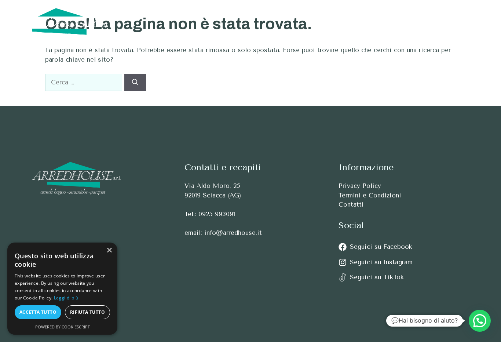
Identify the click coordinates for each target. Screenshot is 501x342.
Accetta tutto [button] (37, 312)
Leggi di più (66, 298)
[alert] (62, 289)
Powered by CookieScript (62, 327)
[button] (474, 22)
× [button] (109, 250)
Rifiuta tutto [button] (87, 312)
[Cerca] (135, 82)
